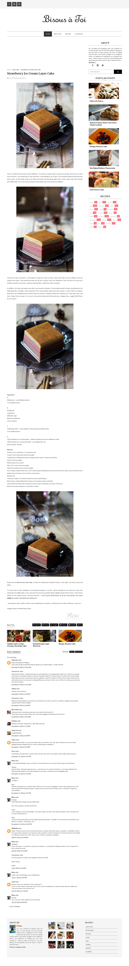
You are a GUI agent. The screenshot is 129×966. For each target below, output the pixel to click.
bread (100, 202)
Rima (13, 760)
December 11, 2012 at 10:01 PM (22, 824)
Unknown (15, 660)
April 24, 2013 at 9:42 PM (19, 851)
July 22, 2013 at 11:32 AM (20, 891)
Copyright (79, 34)
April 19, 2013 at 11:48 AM (20, 837)
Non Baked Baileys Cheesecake (102, 168)
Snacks (91, 227)
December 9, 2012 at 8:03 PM (21, 736)
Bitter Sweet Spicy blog (24, 582)
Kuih (91, 213)
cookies (112, 206)
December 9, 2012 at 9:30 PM (21, 747)
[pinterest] (19, 4)
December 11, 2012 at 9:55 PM (21, 774)
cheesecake (101, 206)
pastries (115, 220)
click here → (92, 62)
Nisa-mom (15, 709)
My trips (104, 220)
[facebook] (9, 4)
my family (101, 216)
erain (13, 882)
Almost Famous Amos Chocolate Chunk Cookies (103, 124)
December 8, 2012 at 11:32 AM (21, 684)
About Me (57, 34)
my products (113, 216)
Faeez (14, 740)
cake (91, 206)
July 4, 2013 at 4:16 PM (19, 868)
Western (100, 227)
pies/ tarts (108, 223)
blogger (65, 651)
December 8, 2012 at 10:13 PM (21, 717)
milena (14, 688)
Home (48, 34)
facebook (79, 651)
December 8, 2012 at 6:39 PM (21, 705)
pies (99, 223)
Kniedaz (14, 721)
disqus (72, 651)
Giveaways (110, 209)
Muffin (91, 216)
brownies (110, 202)
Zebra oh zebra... (97, 101)
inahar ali (15, 730)
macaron (111, 213)
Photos (91, 223)
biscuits (92, 202)
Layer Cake (100, 213)
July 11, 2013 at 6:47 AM (19, 877)
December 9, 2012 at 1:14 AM (21, 726)
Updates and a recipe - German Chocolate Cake (17, 645)
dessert (92, 209)
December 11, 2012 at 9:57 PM (21, 793)
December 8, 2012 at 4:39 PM (21, 694)
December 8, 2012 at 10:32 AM (21, 667)
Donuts (101, 209)
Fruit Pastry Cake (97, 190)
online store (20, 593)
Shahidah (15, 828)
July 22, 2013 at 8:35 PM (19, 902)
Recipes (68, 34)
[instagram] (14, 4)
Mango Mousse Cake (67, 644)
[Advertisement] (45, 55)
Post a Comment (15, 906)
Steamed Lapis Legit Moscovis (41, 645)
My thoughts (93, 220)
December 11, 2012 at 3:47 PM (21, 756)
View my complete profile (17, 947)
